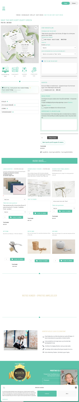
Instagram (48, 105)
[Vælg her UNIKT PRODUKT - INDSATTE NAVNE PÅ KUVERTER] (14, 211)
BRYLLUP (32, 15)
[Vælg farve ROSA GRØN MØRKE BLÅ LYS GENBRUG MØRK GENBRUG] (14, 199)
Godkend (47, 393)
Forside (18, 15)
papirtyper (47, 44)
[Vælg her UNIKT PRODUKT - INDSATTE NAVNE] (63, 208)
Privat (65, 3)
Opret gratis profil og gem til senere (53, 142)
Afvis (67, 393)
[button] (76, 387)
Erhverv (74, 3)
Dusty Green (39, 15)
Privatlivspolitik (5, 399)
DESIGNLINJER (25, 15)
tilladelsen (70, 102)
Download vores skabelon (47, 37)
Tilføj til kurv (52, 137)
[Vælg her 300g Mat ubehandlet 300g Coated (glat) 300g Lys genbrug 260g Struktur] (59, 47)
